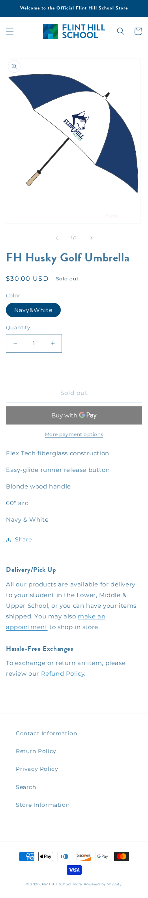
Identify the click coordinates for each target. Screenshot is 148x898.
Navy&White (33, 310)
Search (26, 787)
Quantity (18, 327)
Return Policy (36, 751)
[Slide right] (91, 238)
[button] (10, 31)
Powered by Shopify (103, 884)
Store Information (42, 804)
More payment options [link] (74, 434)
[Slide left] (57, 238)
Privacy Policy (37, 768)
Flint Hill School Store (62, 884)
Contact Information (46, 733)
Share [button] (23, 539)
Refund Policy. (63, 673)
